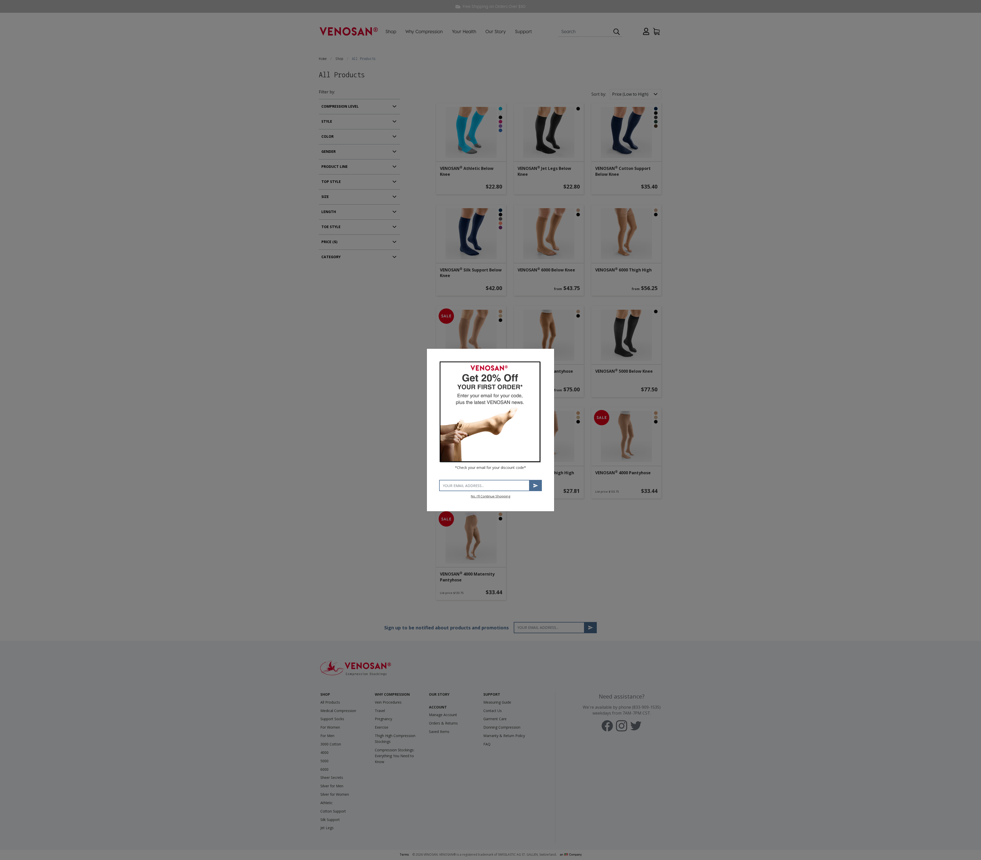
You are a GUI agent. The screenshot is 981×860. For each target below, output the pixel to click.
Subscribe (536, 485)
